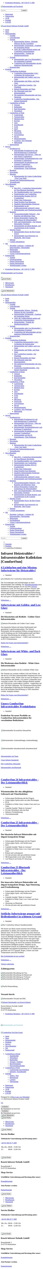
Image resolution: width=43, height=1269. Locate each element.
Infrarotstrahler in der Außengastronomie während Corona (26, 207)
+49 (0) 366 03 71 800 (9, 1143)
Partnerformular (6, 1190)
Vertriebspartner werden (18, 265)
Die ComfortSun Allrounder (10, 764)
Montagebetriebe (20, 139)
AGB (7, 18)
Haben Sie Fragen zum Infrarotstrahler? (14, 643)
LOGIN (8, 22)
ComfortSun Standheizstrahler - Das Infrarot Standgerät (26, 100)
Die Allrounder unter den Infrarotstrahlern (23, 92)
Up (2, 1103)
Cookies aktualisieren (17, 242)
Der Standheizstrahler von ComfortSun (27, 192)
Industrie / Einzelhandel (18, 1072)
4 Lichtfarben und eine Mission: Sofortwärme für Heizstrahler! (19, 569)
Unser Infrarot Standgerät (10, 760)
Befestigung (14, 1078)
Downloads (14, 172)
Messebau (17, 131)
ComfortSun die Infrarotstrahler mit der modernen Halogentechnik (27, 64)
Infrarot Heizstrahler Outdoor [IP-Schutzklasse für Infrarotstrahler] (25, 219)
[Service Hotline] (6, 1129)
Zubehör (8, 1074)
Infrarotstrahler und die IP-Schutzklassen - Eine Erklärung (25, 167)
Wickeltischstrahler (31, 585)
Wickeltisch (18, 111)
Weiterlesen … (6, 600)
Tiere (16, 123)
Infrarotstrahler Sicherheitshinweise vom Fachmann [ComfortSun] (28, 159)
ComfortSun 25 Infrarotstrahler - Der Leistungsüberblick (20, 824)
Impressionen (14, 145)
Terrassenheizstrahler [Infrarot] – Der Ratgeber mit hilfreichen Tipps (27, 215)
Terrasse (17, 105)
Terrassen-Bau (19, 117)
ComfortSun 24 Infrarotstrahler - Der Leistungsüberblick (20, 781)
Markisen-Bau (19, 119)
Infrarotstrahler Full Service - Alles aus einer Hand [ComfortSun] (27, 155)
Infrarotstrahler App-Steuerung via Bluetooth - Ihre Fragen (26, 237)
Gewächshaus (19, 135)
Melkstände (18, 143)
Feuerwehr (18, 133)
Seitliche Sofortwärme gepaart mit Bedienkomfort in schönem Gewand (21, 915)
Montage (13, 174)
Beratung (13, 170)
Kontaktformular (6, 1181)
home (7, 30)
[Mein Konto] (6, 279)
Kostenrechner (15, 67)
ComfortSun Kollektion (18, 71)
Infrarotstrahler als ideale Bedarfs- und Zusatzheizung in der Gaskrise (27, 227)
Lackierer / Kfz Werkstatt (23, 141)
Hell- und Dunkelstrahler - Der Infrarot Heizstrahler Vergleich (27, 223)
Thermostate (14, 1082)
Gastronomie (18, 115)
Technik (12, 57)
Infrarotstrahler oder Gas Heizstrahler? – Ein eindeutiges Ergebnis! (28, 60)
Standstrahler (14, 1056)
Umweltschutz (15, 38)
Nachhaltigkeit (15, 252)
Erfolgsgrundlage (16, 259)
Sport (16, 129)
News (12, 186)
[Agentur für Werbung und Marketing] (19, 1097)
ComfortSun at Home (17, 103)
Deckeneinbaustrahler (17, 1066)
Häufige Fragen (15, 230)
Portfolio (8, 69)
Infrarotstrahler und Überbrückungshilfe (28, 210)
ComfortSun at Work (17, 113)
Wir (6, 244)
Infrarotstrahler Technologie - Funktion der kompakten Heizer (27, 46)
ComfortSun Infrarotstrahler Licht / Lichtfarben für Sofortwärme (26, 74)
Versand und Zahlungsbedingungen (22, 180)
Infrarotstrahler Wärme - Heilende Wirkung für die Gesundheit (26, 42)
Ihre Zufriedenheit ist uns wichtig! (12, 956)
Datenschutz (9, 16)
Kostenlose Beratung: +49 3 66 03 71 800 (20, 3)
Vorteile (12, 40)
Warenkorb (9, 287)
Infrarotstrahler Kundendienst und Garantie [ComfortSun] (26, 163)
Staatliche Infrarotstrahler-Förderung (26, 204)
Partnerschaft (9, 255)
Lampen (12, 1080)
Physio (16, 137)
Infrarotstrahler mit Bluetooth (11, 767)
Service (7, 147)
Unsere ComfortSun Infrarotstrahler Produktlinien (18, 705)
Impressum (9, 14)
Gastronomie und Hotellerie (19, 1070)
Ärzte (16, 127)
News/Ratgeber (10, 184)
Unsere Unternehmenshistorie (20, 254)
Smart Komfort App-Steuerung (25, 202)
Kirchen (17, 121)
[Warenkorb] (7, 291)
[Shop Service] (6, 1157)
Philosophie (14, 250)
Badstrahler (18, 107)
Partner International (17, 263)
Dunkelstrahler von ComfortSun (25, 194)
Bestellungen (9, 285)
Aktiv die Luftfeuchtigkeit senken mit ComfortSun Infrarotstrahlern (27, 50)
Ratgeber (13, 212)
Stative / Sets (14, 1076)
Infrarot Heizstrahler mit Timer (24, 89)
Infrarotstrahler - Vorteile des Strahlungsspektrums (24, 54)
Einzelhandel (18, 125)
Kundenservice (15, 148)
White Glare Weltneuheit (22, 200)
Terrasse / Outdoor (16, 1062)
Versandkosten (15, 182)
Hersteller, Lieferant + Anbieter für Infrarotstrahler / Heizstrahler (22, 247)
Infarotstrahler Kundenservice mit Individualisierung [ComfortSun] (25, 151)
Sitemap (12, 240)
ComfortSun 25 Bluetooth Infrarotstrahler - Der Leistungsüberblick (15, 870)
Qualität (12, 36)
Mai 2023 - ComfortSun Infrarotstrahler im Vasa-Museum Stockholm (28, 189)
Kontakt (8, 20)
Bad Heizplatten (19, 109)
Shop (7, 32)
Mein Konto (9, 283)
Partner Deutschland (17, 261)
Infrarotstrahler (10, 34)
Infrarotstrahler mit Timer (9, 756)
